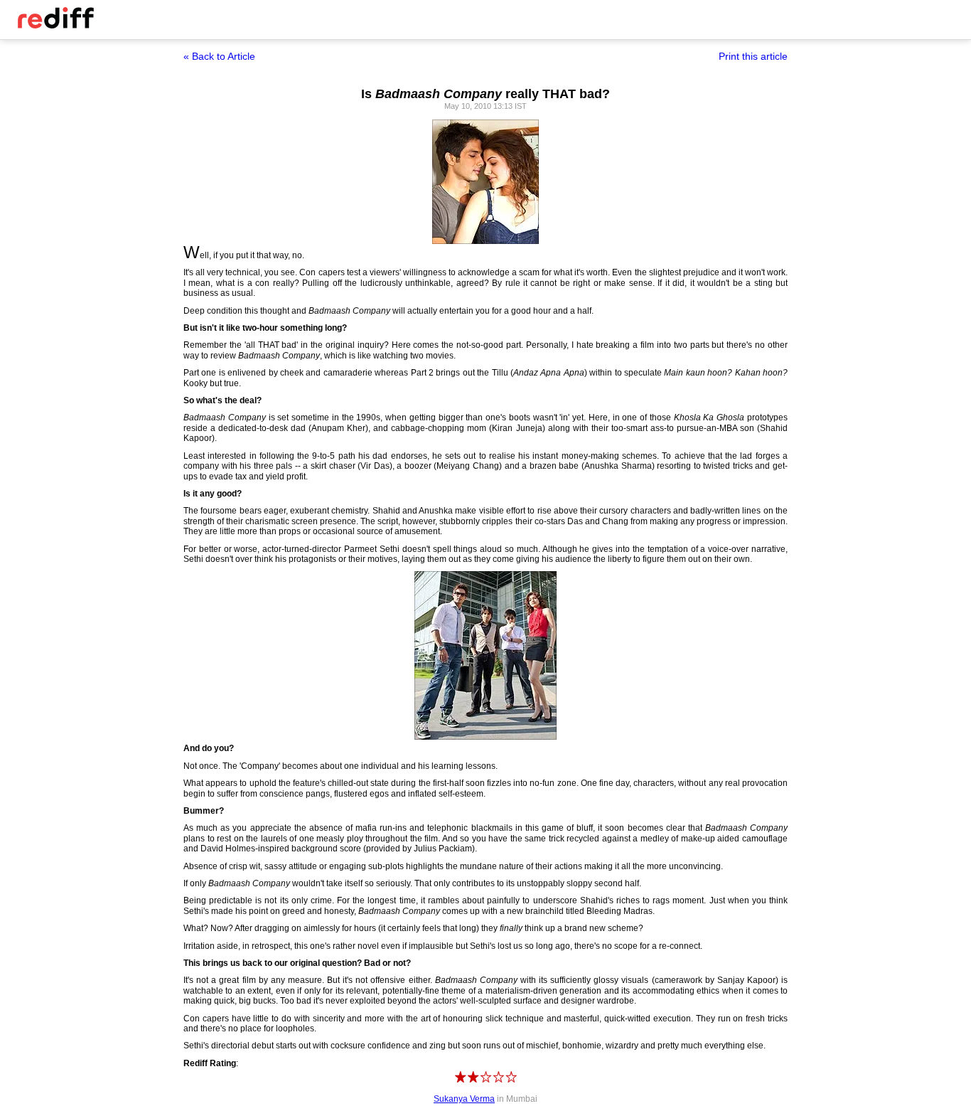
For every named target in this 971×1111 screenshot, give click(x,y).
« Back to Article (219, 56)
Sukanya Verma (464, 1099)
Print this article (753, 56)
